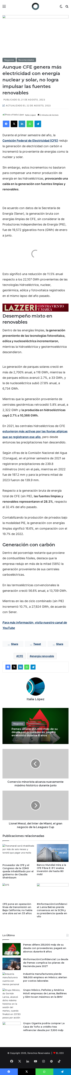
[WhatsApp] (30, 124)
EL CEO (60, 1053)
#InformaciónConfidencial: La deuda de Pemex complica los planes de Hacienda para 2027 (45, 963)
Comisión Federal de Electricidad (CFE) (30, 140)
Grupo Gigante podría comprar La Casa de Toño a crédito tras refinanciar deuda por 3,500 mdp (44, 1027)
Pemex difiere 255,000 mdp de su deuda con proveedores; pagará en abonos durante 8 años (35, 732)
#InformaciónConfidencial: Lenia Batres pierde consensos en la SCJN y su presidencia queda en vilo (52, 910)
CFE (20, 656)
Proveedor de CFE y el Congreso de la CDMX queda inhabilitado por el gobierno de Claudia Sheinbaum (18, 871)
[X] (14, 124)
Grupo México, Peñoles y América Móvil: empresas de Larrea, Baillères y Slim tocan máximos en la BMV (45, 993)
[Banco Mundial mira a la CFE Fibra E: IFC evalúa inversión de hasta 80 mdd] (53, 853)
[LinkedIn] (22, 124)
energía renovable (42, 656)
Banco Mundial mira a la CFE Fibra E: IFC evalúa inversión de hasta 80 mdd (51, 869)
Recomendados (26, 60)
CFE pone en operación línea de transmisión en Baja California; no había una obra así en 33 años (17, 909)
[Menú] (4, 7)
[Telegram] (38, 124)
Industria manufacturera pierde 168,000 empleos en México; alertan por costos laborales (45, 977)
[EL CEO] (35, 6)
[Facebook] (6, 124)
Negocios (9, 60)
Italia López (30, 115)
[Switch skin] (61, 7)
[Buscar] (67, 7)
